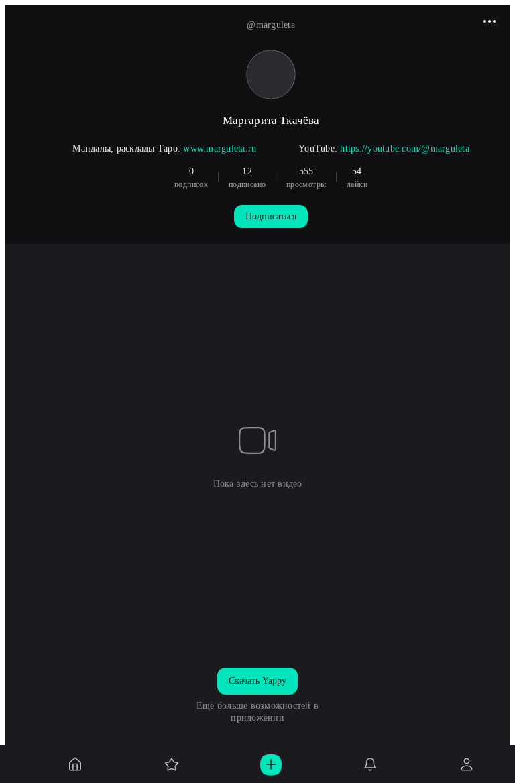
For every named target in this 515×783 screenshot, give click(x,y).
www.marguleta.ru (219, 148)
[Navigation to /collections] (172, 764)
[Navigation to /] (75, 764)
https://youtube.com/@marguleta (404, 148)
